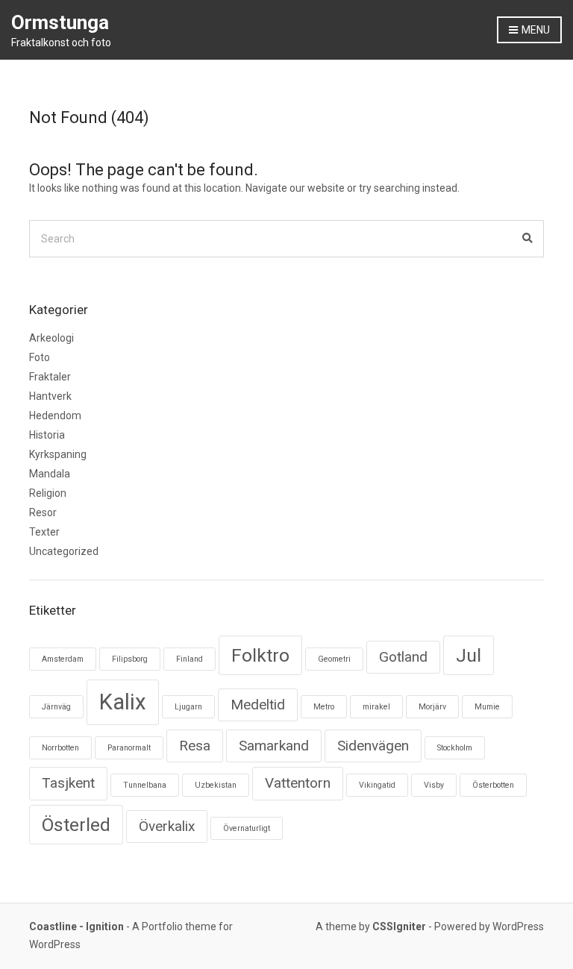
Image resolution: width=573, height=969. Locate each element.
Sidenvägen (373, 745)
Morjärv (432, 707)
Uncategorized (63, 551)
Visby (434, 785)
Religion (47, 493)
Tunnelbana (144, 785)
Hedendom (55, 415)
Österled (76, 824)
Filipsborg (130, 659)
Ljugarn (188, 707)
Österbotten (493, 785)
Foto (39, 357)
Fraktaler (50, 377)
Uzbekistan (216, 785)
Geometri (334, 659)
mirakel (376, 707)
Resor (43, 512)
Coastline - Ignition (76, 926)
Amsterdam (63, 659)
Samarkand (274, 745)
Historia (47, 435)
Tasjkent (68, 782)
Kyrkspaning (58, 454)
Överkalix (167, 826)
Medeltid (258, 704)
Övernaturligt (246, 828)
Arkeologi (51, 338)
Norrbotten (60, 748)
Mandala (49, 474)
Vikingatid (377, 785)
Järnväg (56, 707)
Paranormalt (129, 748)
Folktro (260, 655)
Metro (323, 707)
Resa (194, 745)
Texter (44, 532)
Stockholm (454, 748)
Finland (189, 659)
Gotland (403, 656)
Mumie (487, 707)
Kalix (122, 702)
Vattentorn (298, 782)
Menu (534, 30)
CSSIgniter (399, 926)
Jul (468, 655)
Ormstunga (60, 22)
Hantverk (50, 396)
